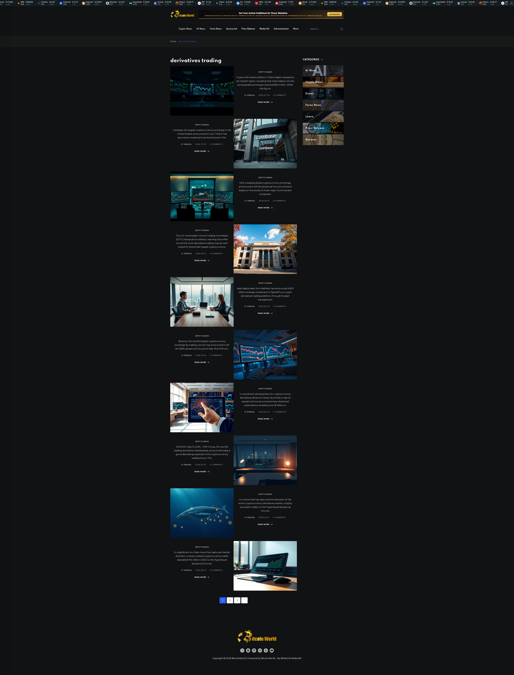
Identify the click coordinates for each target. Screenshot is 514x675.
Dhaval (251, 95)
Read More (263, 102)
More (295, 29)
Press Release (248, 29)
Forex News (216, 29)
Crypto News (185, 29)
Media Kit (264, 29)
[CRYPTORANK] (511, 3)
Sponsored (231, 29)
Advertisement (281, 29)
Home (173, 41)
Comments (279, 95)
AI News (200, 29)
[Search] (341, 29)
